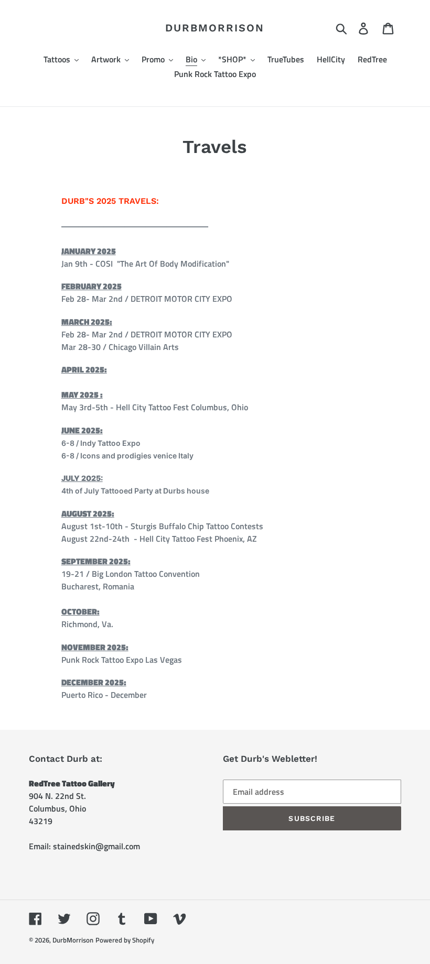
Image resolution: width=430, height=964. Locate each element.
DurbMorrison (214, 27)
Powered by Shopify (124, 940)
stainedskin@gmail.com (96, 846)
